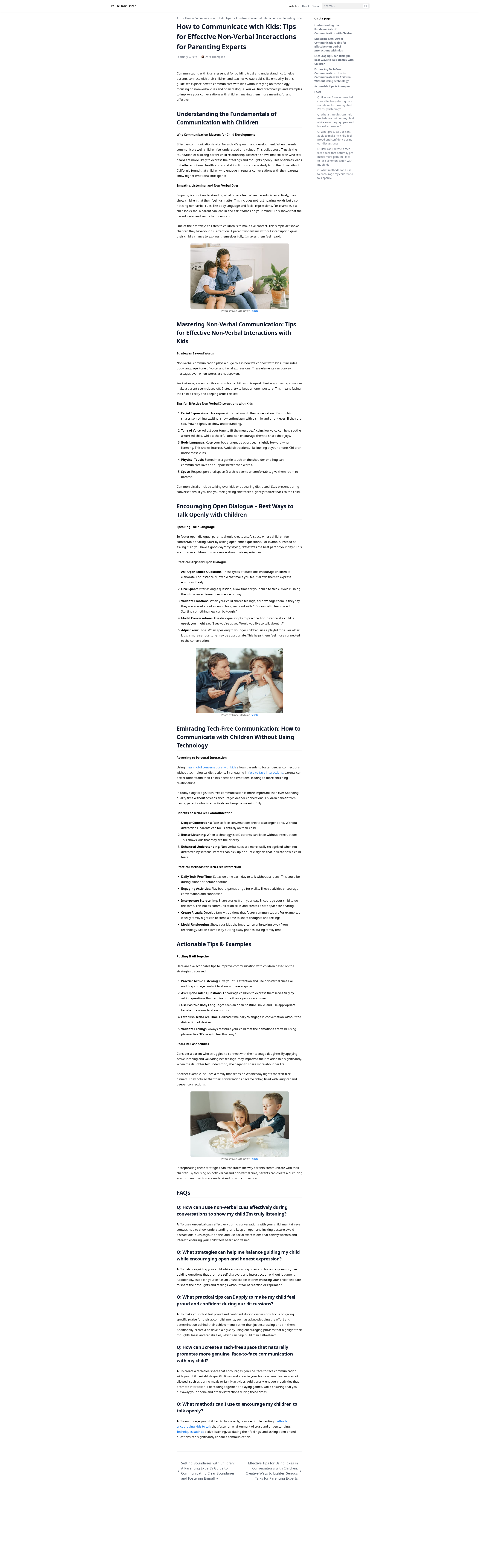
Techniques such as (190, 1432)
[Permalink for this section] (263, 122)
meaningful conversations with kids (211, 767)
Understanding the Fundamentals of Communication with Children (333, 29)
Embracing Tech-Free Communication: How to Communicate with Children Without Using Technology (332, 75)
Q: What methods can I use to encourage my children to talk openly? (335, 174)
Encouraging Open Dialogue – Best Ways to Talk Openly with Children (334, 60)
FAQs (317, 92)
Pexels (254, 310)
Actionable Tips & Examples (332, 86)
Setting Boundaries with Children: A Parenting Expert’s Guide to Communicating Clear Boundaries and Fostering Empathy (208, 1471)
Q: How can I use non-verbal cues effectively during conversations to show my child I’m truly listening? (335, 103)
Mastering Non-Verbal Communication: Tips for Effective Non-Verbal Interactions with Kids (330, 44)
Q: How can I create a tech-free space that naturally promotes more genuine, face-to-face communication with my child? (335, 156)
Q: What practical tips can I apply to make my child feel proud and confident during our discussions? (335, 137)
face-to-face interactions (265, 772)
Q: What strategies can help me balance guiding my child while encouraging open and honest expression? (335, 120)
